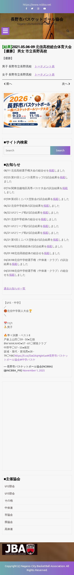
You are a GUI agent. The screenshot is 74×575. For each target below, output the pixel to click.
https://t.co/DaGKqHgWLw (30, 355)
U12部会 (10, 486)
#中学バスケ (27, 359)
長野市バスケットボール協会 (37, 19)
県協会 (9, 522)
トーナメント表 (44, 66)
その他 (9, 500)
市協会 (9, 514)
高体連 (9, 529)
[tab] (5, 31)
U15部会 (10, 493)
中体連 (9, 507)
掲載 (51, 170)
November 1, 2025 (33, 370)
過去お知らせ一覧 (14, 288)
